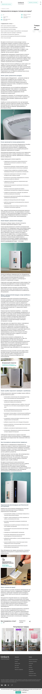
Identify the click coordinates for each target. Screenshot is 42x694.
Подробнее (24, 692)
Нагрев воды (17, 663)
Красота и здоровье (19, 669)
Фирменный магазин (33, 659)
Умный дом (17, 659)
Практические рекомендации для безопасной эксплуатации (13, 36)
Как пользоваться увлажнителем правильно (10, 34)
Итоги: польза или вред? (6, 37)
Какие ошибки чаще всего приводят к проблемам (11, 32)
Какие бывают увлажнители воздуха (8, 29)
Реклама (30, 667)
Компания (31, 663)
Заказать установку (33, 661)
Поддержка (31, 671)
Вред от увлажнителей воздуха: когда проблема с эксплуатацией (14, 30)
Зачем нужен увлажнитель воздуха (8, 25)
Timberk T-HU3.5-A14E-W (21, 238)
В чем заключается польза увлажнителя (9, 27)
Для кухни (17, 667)
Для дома (17, 665)
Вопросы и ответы (32, 675)
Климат (16, 661)
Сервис (30, 665)
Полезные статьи (32, 673)
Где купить (31, 669)
